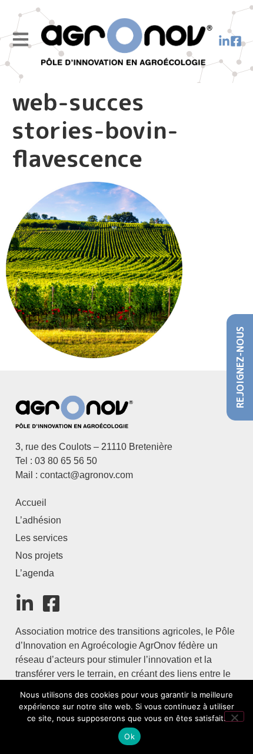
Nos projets (39, 556)
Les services (41, 538)
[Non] (234, 716)
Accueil (30, 503)
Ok (129, 736)
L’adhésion (38, 520)
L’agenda (34, 573)
